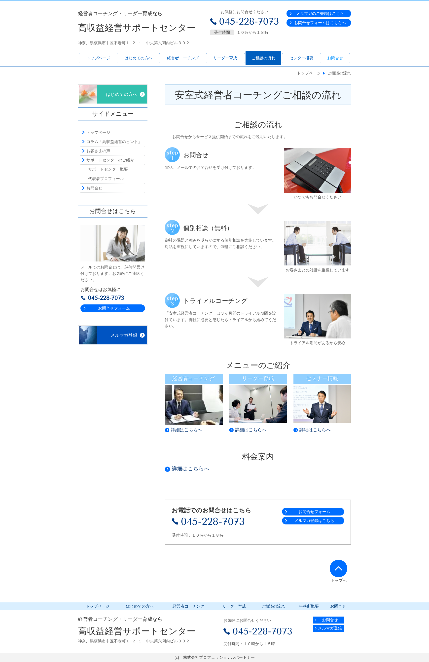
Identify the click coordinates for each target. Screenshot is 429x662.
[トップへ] (338, 568)
